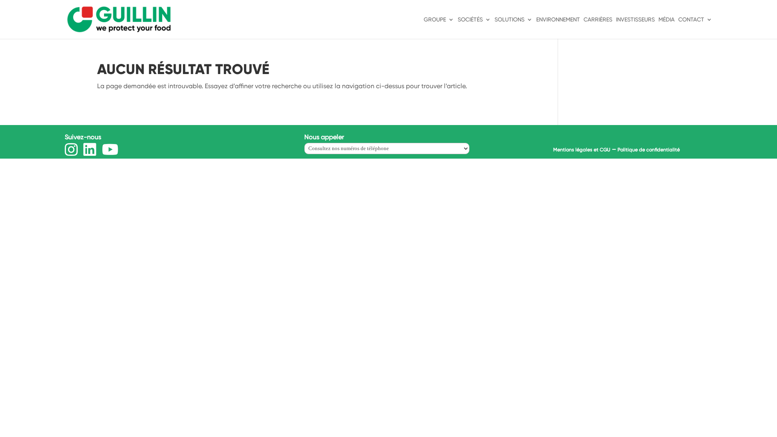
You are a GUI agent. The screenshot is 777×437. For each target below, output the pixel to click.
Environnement (558, 20)
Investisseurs (635, 20)
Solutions (509, 20)
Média (666, 20)
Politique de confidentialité (649, 150)
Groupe (435, 20)
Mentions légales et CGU (581, 150)
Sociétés (470, 20)
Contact (691, 20)
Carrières (598, 20)
